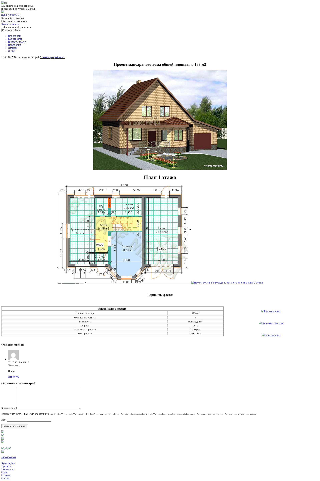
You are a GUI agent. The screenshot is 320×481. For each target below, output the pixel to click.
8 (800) (10, 15)
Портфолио (14, 44)
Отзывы (12, 47)
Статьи (5, 478)
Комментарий (9, 408)
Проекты (6, 466)
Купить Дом (15, 38)
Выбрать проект (17, 41)
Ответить (13, 376)
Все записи (14, 35)
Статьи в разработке (51, 57)
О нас (11, 50)
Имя (3, 419)
